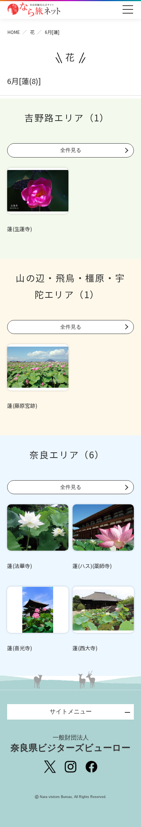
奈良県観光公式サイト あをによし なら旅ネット (34, 9)
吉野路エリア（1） (67, 117)
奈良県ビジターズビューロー (70, 743)
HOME (14, 32)
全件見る (70, 150)
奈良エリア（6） (67, 454)
